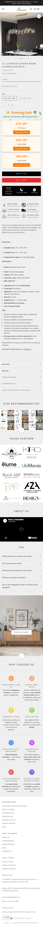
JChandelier (7, 70)
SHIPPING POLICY (8, 813)
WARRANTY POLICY (9, 820)
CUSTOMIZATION (8, 841)
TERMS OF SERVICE (9, 865)
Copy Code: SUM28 (21, 165)
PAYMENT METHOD (8, 823)
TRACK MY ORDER (8, 810)
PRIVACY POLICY (8, 862)
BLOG (4, 848)
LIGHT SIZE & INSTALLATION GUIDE (14, 806)
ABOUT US (5, 837)
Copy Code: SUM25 (21, 149)
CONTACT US (6, 851)
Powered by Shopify (30, 923)
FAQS (4, 827)
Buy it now (21, 180)
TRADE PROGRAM (8, 844)
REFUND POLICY (7, 816)
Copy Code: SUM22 (21, 132)
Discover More (21, 632)
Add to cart (21, 174)
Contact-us (27, 349)
